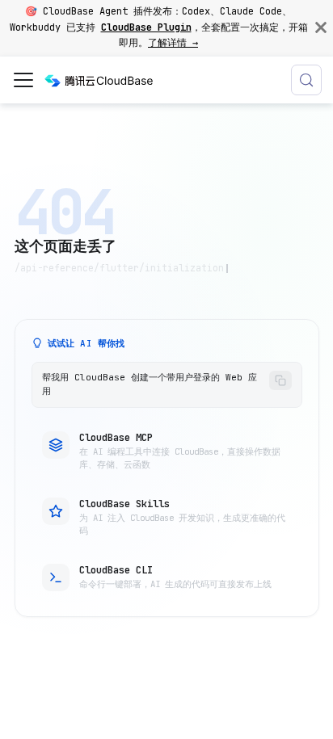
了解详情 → (173, 42)
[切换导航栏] (23, 80)
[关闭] (321, 28)
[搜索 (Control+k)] (306, 80)
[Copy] (280, 380)
